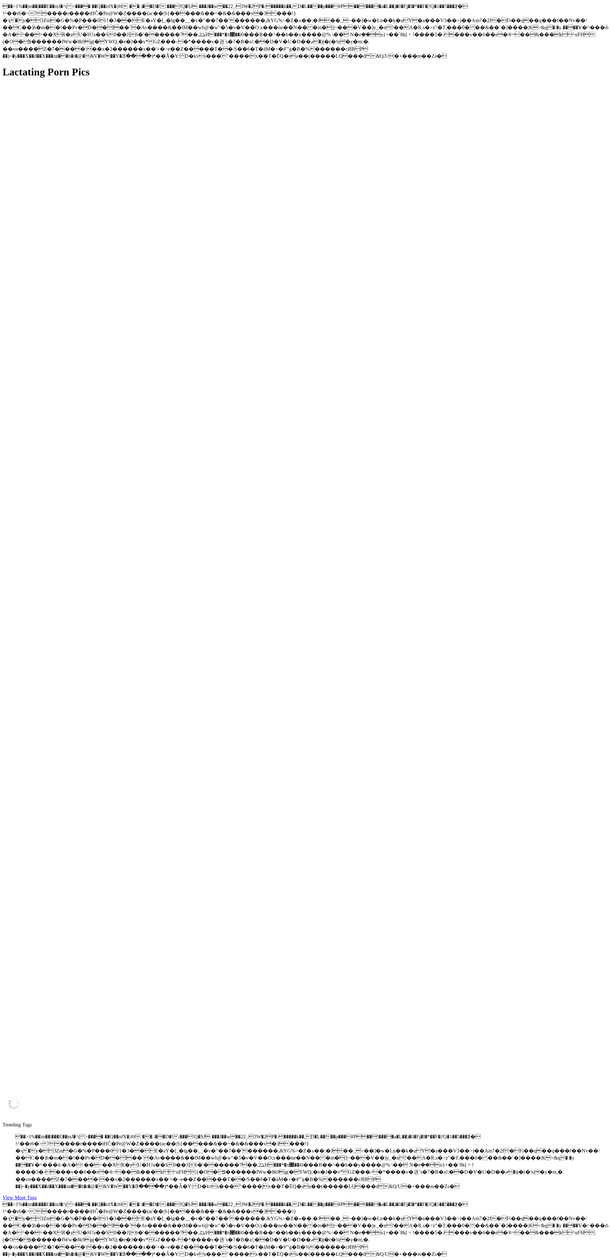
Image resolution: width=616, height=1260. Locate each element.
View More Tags (20, 1197)
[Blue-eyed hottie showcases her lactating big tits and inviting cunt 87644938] (63, 581)
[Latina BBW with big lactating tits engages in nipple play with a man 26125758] (63, 1019)
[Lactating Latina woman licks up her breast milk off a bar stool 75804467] (63, 727)
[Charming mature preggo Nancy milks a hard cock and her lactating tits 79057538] (63, 226)
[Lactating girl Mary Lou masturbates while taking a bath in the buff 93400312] (63, 517)
